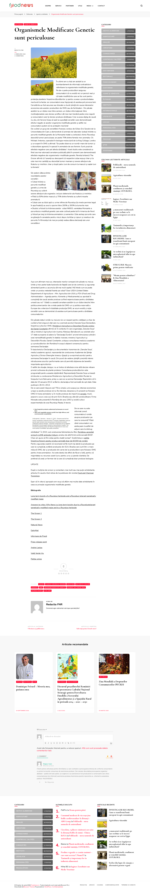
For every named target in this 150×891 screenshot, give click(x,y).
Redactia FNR (18, 50)
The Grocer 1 (36, 513)
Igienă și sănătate (30, 24)
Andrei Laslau (36, 547)
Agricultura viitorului (122, 175)
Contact (101, 6)
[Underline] (51, 743)
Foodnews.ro (35, 885)
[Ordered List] (57, 743)
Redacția (83, 885)
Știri (34, 682)
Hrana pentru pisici (77, 810)
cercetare (70, 584)
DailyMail (35, 530)
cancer (41, 584)
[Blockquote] (62, 743)
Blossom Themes (29, 887)
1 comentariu (21, 56)
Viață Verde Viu (37, 553)
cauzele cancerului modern (55, 584)
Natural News (36, 525)
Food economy (72, 682)
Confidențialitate (57, 887)
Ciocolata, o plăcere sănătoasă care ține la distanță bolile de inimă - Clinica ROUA (77, 833)
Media (89, 6)
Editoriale (18, 24)
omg (41, 587)
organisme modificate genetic (54, 587)
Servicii (58, 6)
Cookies (100, 885)
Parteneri (70, 6)
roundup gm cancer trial (76, 587)
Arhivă (92, 885)
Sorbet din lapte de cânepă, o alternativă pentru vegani (121, 864)
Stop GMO (47, 590)
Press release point (39, 542)
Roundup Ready (37, 590)
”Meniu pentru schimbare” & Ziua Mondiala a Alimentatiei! (124, 278)
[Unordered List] (59, 743)
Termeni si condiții (128, 885)
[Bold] (45, 743)
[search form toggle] (141, 6)
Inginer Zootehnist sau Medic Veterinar (122, 200)
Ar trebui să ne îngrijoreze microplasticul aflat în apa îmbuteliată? (124, 254)
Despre (48, 6)
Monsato (35, 587)
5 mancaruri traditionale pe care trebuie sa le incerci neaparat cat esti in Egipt (124, 213)
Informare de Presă (39, 536)
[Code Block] (65, 743)
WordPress (47, 887)
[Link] (68, 743)
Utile (80, 6)
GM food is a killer (82, 584)
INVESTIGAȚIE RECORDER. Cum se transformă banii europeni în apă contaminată (124, 240)
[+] (74, 743)
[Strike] (54, 743)
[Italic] (48, 743)
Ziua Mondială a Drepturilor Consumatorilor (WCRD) (113, 683)
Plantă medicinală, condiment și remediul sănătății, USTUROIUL (122, 188)
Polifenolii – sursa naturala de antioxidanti (124, 166)
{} (71, 743)
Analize (19, 682)
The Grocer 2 (36, 519)
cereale (83, 394)
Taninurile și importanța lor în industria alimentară (124, 226)
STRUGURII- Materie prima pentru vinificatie (123, 266)
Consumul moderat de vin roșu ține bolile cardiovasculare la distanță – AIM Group (76, 818)
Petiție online (36, 559)
